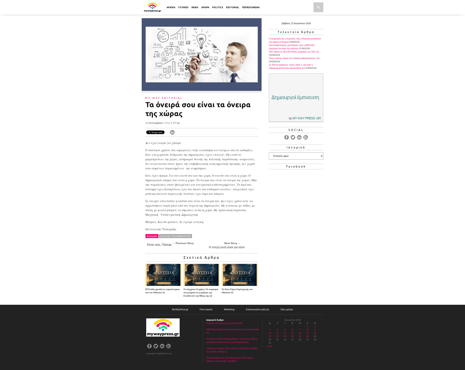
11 (277, 333)
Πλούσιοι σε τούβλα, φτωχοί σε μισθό (224, 323)
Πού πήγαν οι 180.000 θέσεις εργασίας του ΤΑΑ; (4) (294, 52)
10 (270, 333)
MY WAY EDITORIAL (164, 97)
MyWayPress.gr (180, 309)
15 (307, 333)
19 (285, 336)
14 (300, 333)
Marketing (229, 309)
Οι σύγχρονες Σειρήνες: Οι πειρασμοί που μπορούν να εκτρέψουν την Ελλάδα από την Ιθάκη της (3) (200, 292)
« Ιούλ (269, 346)
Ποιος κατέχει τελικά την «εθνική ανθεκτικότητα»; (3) (294, 58)
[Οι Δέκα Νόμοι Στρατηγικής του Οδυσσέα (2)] (240, 284)
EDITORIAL (232, 7)
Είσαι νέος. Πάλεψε (159, 244)
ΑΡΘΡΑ (205, 7)
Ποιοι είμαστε (206, 309)
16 (315, 333)
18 (277, 336)
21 (300, 336)
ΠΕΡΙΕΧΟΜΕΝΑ (251, 7)
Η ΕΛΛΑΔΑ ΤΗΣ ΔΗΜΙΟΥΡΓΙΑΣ (175, 236)
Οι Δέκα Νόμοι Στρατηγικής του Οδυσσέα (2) (237, 291)
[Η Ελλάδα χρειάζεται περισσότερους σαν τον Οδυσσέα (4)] (163, 284)
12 (285, 333)
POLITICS (217, 7)
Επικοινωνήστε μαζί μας (257, 309)
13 (292, 333)
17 (270, 336)
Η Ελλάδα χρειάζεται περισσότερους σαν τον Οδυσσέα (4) (162, 291)
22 (307, 336)
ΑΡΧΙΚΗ (171, 7)
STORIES (183, 7)
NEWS (194, 7)
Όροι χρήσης (287, 309)
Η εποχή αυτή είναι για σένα (226, 247)
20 (292, 336)
